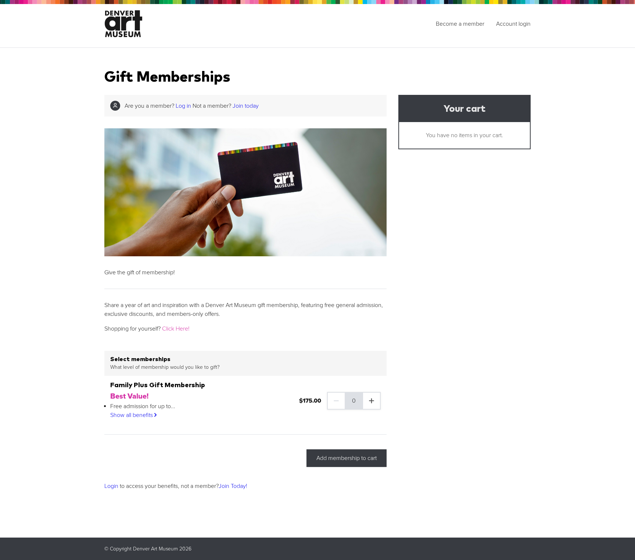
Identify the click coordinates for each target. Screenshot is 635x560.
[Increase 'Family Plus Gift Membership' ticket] (372, 401)
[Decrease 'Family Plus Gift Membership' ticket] (336, 401)
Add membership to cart (346, 458)
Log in (183, 106)
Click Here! (176, 328)
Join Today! (233, 486)
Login (111, 486)
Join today (246, 106)
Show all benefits (132, 415)
